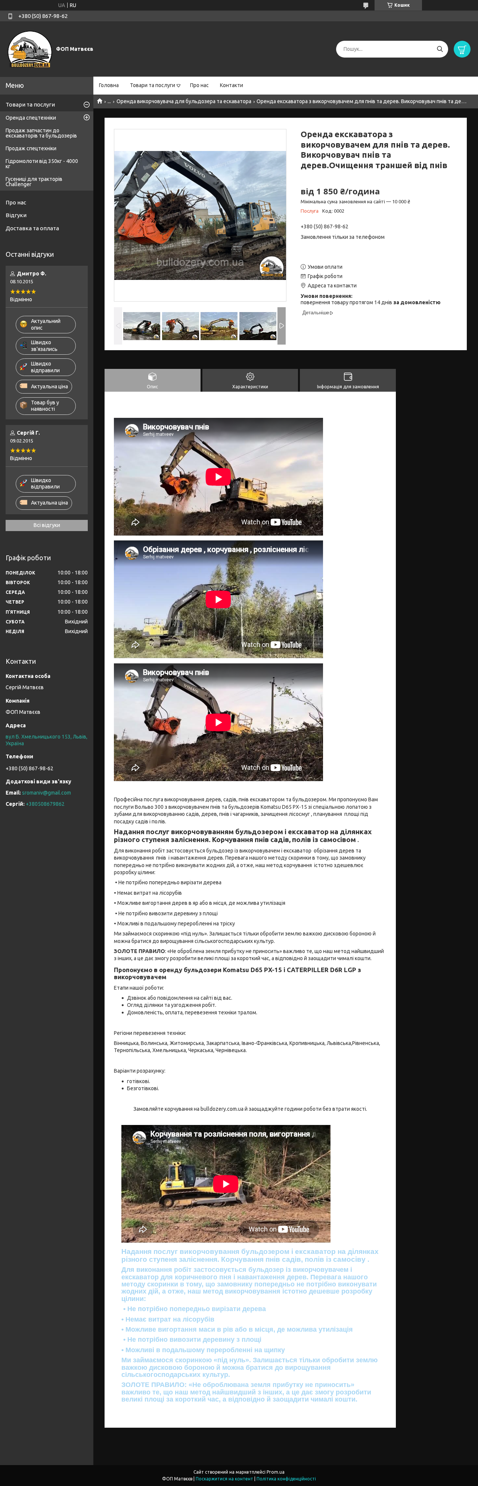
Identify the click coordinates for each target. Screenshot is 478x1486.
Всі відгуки (47, 525)
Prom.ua (276, 1472)
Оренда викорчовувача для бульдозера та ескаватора (184, 101)
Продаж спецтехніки (31, 148)
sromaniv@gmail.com (46, 793)
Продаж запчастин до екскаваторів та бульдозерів (41, 133)
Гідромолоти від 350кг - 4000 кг (42, 163)
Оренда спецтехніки (31, 118)
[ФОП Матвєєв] (29, 49)
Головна (109, 85)
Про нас (199, 85)
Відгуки (16, 215)
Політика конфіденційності (286, 1478)
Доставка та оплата (32, 228)
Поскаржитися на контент (224, 1478)
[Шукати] (439, 49)
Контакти (231, 85)
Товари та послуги (152, 85)
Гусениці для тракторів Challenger (34, 181)
